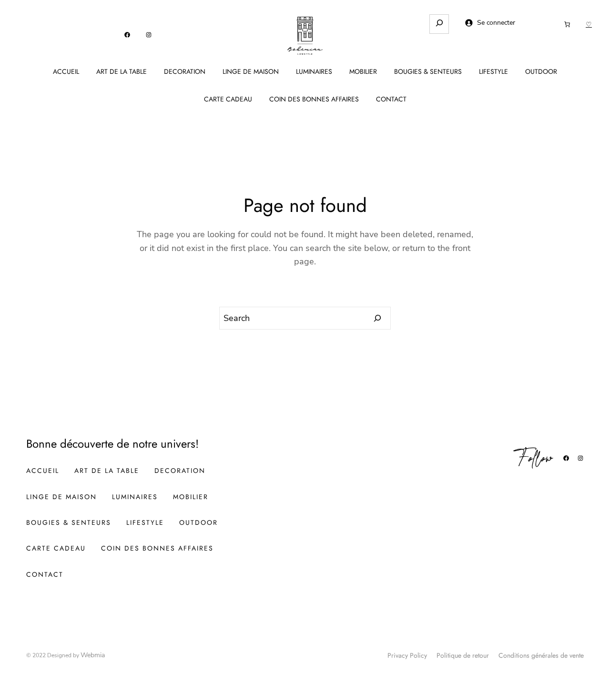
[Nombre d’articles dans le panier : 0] (567, 24)
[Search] (377, 318)
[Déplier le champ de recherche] (439, 24)
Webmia (93, 655)
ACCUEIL (66, 71)
